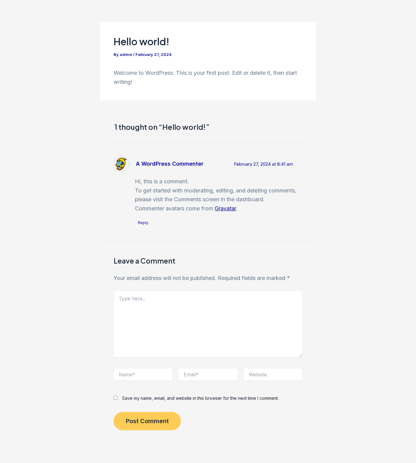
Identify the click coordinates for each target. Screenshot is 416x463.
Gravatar (225, 208)
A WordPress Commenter (169, 164)
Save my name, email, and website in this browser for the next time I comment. (200, 398)
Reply (143, 222)
